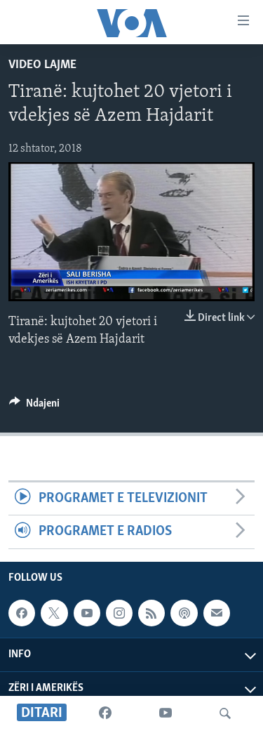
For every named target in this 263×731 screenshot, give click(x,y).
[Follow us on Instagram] (119, 613)
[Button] (34, 406)
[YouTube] (165, 713)
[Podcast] (183, 613)
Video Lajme (42, 65)
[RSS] (151, 613)
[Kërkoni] (225, 713)
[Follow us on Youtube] (87, 613)
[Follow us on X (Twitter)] (54, 613)
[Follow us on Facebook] (21, 613)
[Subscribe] (216, 613)
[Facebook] (105, 713)
